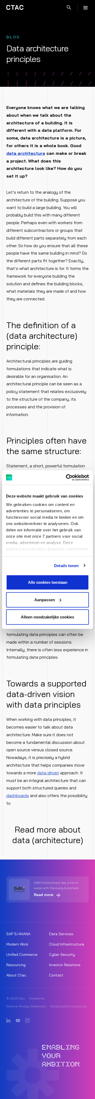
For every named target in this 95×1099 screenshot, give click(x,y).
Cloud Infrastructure (66, 944)
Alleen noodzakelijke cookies (47, 617)
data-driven (48, 772)
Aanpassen (44, 599)
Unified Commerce (21, 954)
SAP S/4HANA (18, 933)
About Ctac (16, 975)
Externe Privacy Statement (26, 1006)
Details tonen (66, 565)
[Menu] (85, 7)
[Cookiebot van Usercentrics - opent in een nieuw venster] (67, 477)
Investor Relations (64, 964)
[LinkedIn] (8, 1020)
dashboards (17, 795)
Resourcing (16, 964)
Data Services (61, 933)
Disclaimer (37, 998)
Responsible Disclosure (68, 1006)
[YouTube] (18, 1020)
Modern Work (17, 944)
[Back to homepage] (14, 7)
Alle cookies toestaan (47, 582)
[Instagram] (27, 1020)
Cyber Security (62, 954)
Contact (56, 975)
